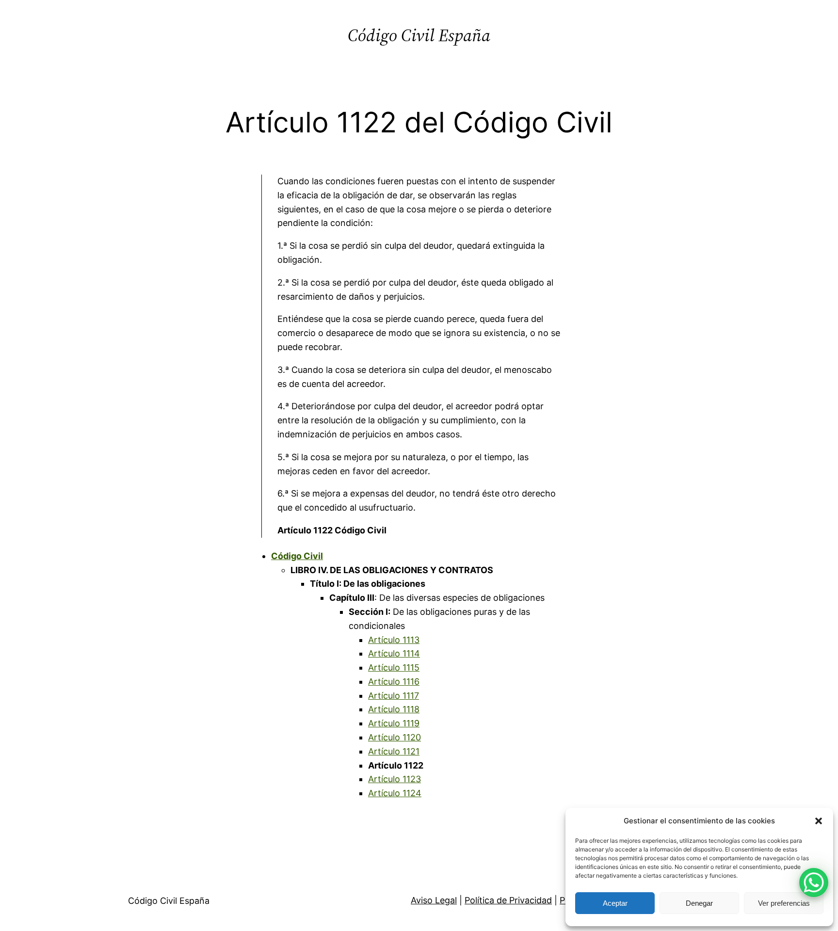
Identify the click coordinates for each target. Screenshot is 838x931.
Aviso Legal (434, 900)
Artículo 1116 (393, 681)
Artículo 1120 (394, 737)
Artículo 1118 (393, 709)
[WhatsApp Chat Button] (813, 882)
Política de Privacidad (508, 900)
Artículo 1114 (394, 653)
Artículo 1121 (393, 751)
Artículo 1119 (393, 723)
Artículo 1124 (394, 793)
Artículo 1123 (394, 779)
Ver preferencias (784, 903)
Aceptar (615, 903)
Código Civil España (419, 35)
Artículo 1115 (393, 667)
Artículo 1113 (393, 640)
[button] (818, 821)
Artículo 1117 (393, 695)
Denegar (699, 903)
